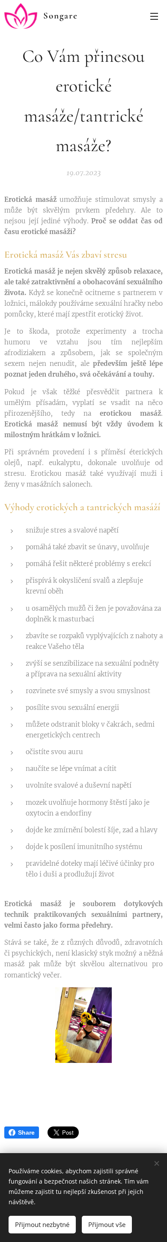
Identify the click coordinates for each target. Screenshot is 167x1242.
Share (26, 1132)
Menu (154, 15)
